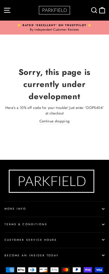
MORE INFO (15, 209)
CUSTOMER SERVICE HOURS (30, 240)
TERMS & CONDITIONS (25, 224)
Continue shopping (54, 121)
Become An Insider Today (31, 255)
